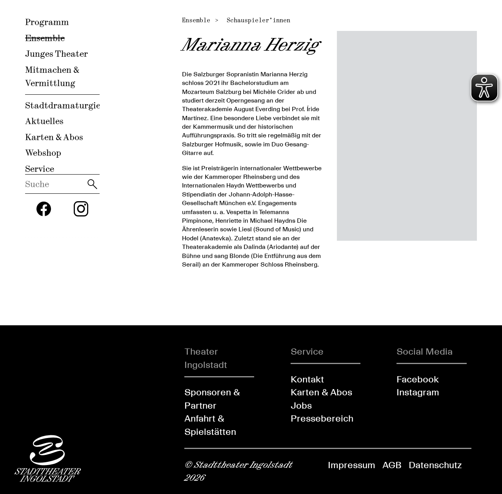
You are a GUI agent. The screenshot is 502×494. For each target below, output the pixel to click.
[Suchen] (92, 183)
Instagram (418, 392)
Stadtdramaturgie (62, 105)
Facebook (418, 379)
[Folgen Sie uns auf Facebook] (43, 209)
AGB (392, 465)
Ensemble (45, 38)
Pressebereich (322, 418)
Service (39, 169)
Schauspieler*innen (258, 20)
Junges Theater (56, 53)
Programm (47, 22)
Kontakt (307, 379)
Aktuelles (44, 121)
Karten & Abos (54, 137)
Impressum (351, 465)
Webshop (43, 153)
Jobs (301, 405)
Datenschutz (435, 465)
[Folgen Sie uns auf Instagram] (81, 208)
